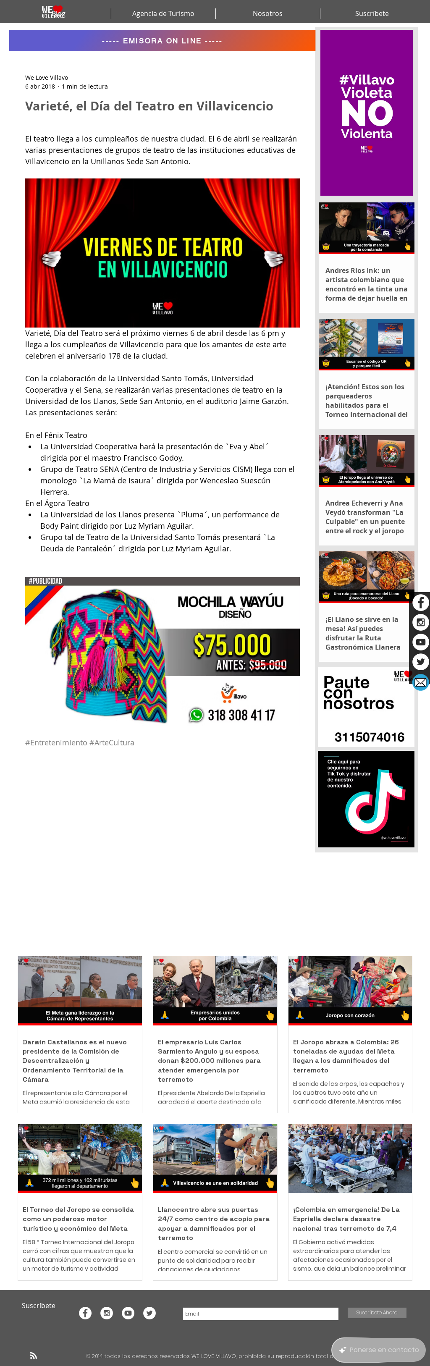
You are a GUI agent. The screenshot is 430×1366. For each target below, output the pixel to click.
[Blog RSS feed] (33, 1356)
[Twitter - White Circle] (420, 661)
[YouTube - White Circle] (420, 642)
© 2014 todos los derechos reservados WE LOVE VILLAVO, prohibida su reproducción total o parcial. (221, 1356)
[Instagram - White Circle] (420, 622)
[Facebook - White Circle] (420, 602)
